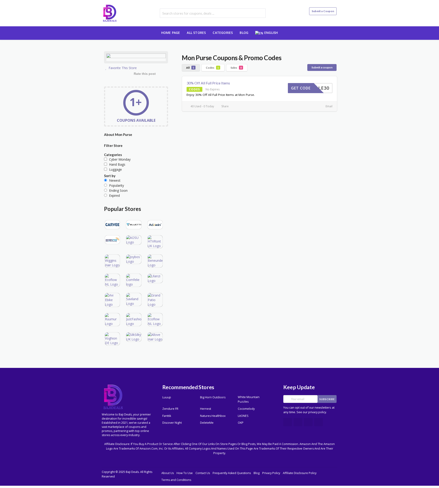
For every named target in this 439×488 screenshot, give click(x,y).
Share (225, 106)
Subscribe (327, 399)
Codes (212, 67)
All (190, 67)
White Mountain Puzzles (249, 399)
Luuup (166, 397)
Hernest (205, 409)
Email (328, 106)
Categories (223, 32)
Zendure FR (170, 409)
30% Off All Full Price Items (208, 83)
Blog (244, 32)
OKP (241, 423)
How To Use (185, 473)
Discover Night (172, 423)
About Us (167, 473)
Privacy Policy (271, 473)
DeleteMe (207, 423)
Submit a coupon (321, 67)
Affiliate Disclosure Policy (299, 473)
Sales (236, 67)
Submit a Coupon (323, 11)
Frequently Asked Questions (232, 473)
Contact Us (202, 473)
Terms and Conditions (176, 480)
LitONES (243, 416)
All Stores (196, 32)
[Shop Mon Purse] (136, 58)
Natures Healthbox (213, 416)
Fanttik (166, 416)
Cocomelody (246, 409)
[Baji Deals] (110, 13)
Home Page (170, 32)
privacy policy (317, 412)
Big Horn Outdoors (212, 397)
